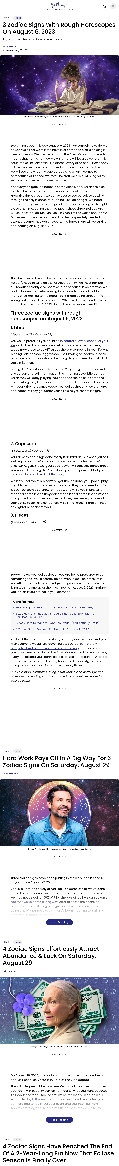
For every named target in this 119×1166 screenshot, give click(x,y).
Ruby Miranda (10, 46)
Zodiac (17, 17)
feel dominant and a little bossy (41, 474)
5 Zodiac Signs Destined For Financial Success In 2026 (52, 629)
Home (6, 17)
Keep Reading (59, 922)
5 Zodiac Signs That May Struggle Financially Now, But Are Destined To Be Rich (55, 615)
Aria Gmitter (10, 971)
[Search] (103, 6)
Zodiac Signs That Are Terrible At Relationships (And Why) (55, 607)
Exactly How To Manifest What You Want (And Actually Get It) (57, 623)
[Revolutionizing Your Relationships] (59, 5)
